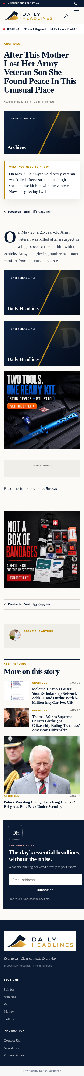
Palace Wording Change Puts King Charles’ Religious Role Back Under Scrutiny (39, 804)
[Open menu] (76, 15)
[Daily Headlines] (28, 15)
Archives (12, 43)
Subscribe (45, 890)
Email (27, 211)
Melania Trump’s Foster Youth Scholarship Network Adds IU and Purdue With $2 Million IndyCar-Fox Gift (55, 695)
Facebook (14, 211)
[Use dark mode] (75, 3)
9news (51, 488)
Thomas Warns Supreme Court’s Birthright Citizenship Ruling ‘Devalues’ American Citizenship (56, 723)
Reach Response (50, 1070)
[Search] (66, 15)
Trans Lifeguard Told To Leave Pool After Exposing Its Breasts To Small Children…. (52, 29)
